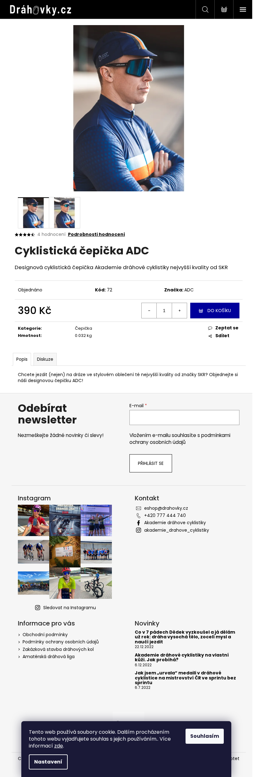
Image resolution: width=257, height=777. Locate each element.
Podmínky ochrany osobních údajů (61, 642)
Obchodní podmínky (45, 634)
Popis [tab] (22, 359)
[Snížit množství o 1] (149, 310)
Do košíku (219, 310)
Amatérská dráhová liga (49, 656)
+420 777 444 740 (165, 515)
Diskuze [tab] (45, 359)
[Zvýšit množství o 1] (179, 310)
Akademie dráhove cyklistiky (175, 522)
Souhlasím (204, 736)
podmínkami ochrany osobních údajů (179, 438)
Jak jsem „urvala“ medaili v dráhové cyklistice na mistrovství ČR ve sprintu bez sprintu (185, 678)
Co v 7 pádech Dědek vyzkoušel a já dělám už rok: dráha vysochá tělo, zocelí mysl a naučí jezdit (185, 637)
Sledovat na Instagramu (69, 607)
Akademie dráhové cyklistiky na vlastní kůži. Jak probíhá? (182, 658)
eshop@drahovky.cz (166, 508)
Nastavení (48, 761)
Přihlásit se (151, 463)
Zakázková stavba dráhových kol (58, 649)
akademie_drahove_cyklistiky (176, 530)
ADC (189, 290)
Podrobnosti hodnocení (96, 234)
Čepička (83, 328)
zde (58, 745)
